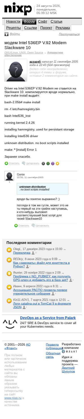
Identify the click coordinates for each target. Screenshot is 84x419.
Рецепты (13, 28)
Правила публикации (54, 346)
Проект (46, 28)
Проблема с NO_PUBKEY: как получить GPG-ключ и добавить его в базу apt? (42, 278)
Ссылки (30, 28)
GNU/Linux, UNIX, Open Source (23, 52)
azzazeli (35, 61)
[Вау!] (57, 163)
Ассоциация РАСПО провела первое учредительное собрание (40, 291)
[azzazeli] (15, 80)
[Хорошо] (52, 163)
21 (36, 253)
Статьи (56, 21)
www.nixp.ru (13, 398)
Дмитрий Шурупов (68, 369)
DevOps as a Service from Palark (48, 318)
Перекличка (21, 252)
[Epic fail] (43, 163)
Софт (42, 21)
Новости (13, 21)
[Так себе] (48, 163)
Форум (29, 21)
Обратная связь (53, 355)
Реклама (63, 28)
